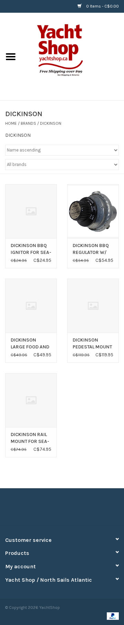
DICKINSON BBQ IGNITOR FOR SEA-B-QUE (31, 249)
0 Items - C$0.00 (102, 6)
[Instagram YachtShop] (74, 509)
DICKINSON (50, 123)
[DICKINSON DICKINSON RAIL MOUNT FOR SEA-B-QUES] (31, 400)
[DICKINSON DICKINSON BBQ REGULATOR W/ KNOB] (93, 211)
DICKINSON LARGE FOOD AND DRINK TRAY (30, 343)
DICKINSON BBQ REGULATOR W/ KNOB (91, 249)
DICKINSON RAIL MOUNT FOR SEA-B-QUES (30, 438)
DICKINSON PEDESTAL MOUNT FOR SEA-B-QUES (92, 343)
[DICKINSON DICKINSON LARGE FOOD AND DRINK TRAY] (31, 306)
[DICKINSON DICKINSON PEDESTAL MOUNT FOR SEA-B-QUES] (93, 306)
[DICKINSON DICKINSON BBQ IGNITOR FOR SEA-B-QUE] (31, 211)
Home (11, 123)
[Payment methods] (111, 615)
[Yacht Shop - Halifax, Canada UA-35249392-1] (72, 56)
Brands (28, 123)
